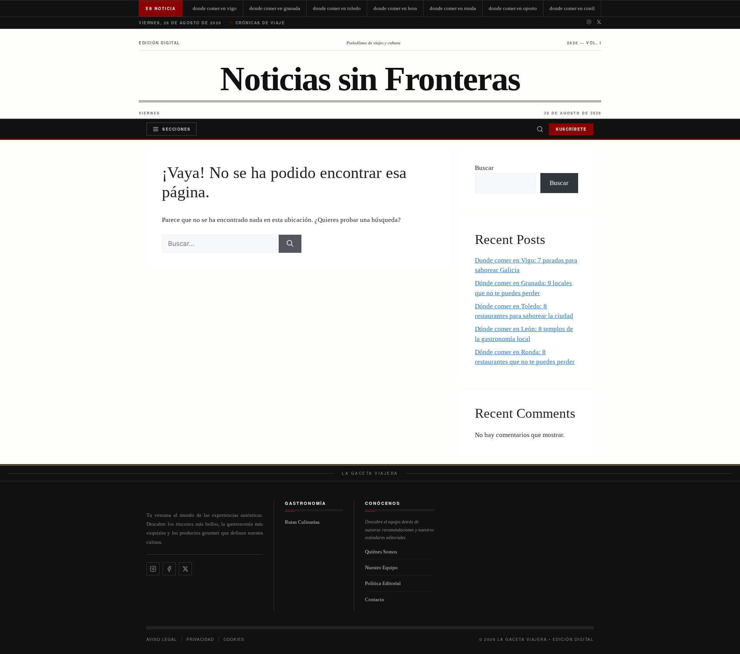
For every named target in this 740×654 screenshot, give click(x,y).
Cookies (234, 639)
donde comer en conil (572, 8)
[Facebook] (169, 568)
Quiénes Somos (381, 552)
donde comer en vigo (215, 8)
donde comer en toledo (337, 8)
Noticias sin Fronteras (370, 79)
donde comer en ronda (453, 8)
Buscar (484, 167)
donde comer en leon (395, 8)
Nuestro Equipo (381, 567)
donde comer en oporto (513, 8)
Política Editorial (383, 583)
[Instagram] (589, 23)
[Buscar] (540, 129)
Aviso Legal (161, 639)
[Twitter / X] (599, 23)
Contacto (374, 599)
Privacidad (200, 639)
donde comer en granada (274, 8)
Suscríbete (571, 129)
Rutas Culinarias (302, 522)
